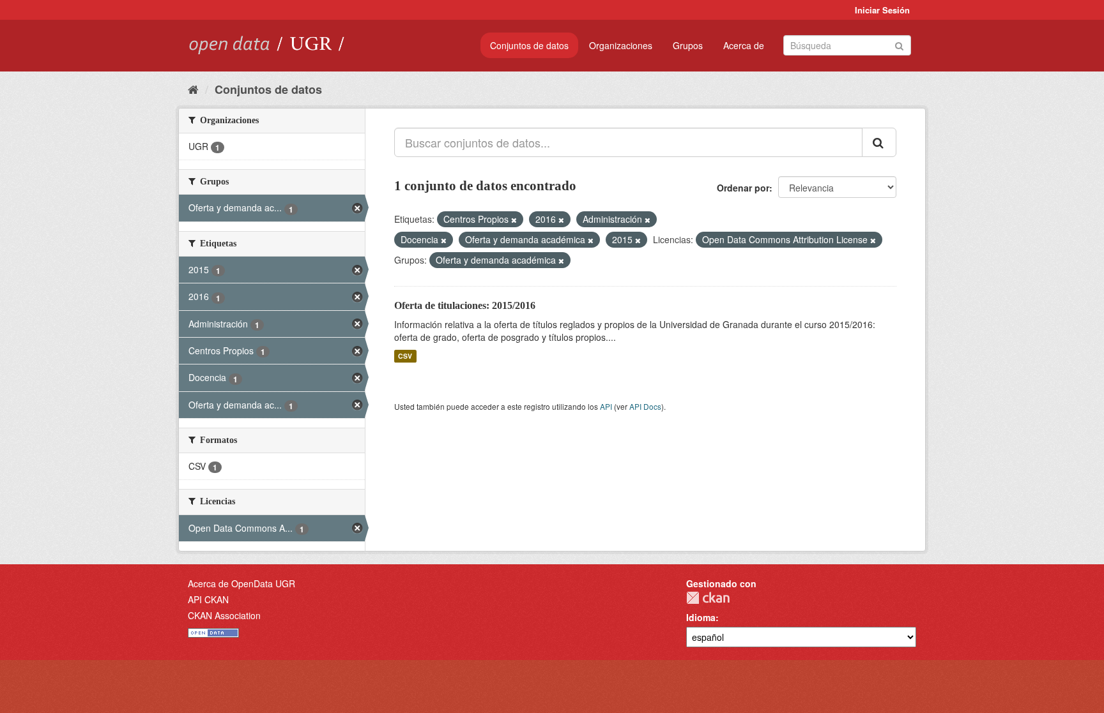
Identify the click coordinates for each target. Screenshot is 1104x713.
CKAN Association (224, 615)
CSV (405, 356)
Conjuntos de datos (529, 45)
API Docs (645, 406)
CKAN (708, 597)
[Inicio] (193, 88)
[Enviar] (899, 44)
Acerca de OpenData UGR (241, 583)
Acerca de (743, 45)
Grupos (688, 45)
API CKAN (208, 599)
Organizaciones (620, 45)
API (606, 406)
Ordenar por (743, 187)
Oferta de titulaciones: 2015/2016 (464, 305)
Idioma (701, 617)
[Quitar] (514, 219)
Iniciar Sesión (882, 10)
